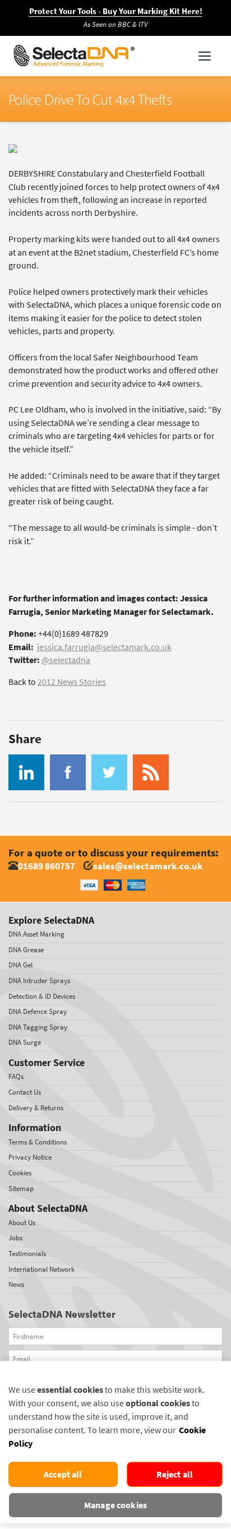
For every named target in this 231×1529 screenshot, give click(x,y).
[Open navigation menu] (205, 56)
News (16, 1284)
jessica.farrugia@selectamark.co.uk (104, 647)
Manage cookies (115, 1505)
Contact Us (24, 1092)
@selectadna (65, 660)
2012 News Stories (72, 682)
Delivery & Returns (35, 1108)
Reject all (174, 1474)
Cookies (19, 1173)
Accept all (63, 1474)
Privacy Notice (30, 1157)
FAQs (16, 1076)
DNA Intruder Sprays (39, 980)
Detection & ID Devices (41, 996)
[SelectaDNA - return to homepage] (74, 56)
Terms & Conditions (37, 1142)
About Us (21, 1222)
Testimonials (27, 1253)
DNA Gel (20, 965)
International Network (41, 1269)
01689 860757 (46, 866)
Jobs (15, 1238)
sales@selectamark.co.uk (147, 866)
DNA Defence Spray (37, 1011)
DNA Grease (26, 950)
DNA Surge (24, 1042)
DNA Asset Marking (36, 934)
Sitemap (21, 1188)
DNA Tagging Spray (37, 1027)
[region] (115, 1442)
